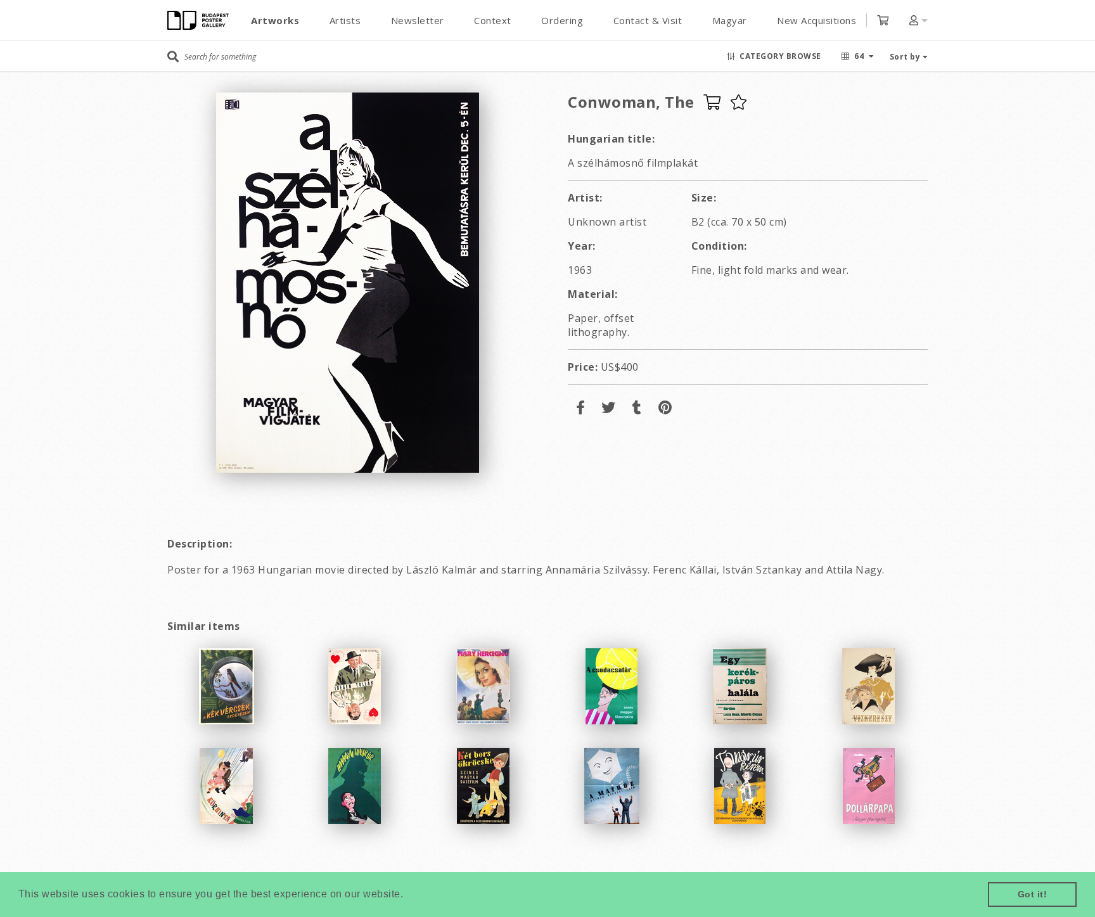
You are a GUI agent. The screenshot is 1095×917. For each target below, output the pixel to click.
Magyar (729, 20)
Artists (345, 20)
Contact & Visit (647, 20)
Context (492, 20)
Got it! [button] (1032, 894)
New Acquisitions (816, 20)
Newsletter (417, 20)
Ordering (562, 20)
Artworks (275, 20)
